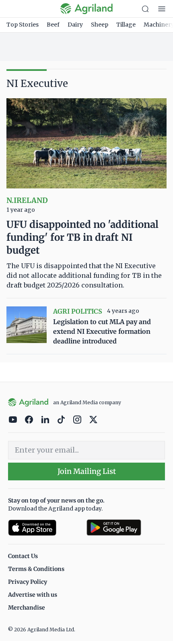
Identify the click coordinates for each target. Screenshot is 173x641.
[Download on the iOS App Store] (44, 527)
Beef (53, 24)
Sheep (99, 24)
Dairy (75, 24)
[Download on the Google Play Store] (125, 527)
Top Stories (22, 24)
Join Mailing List (87, 471)
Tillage (126, 24)
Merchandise (26, 607)
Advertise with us (32, 594)
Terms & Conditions (36, 569)
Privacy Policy (27, 581)
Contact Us (23, 556)
